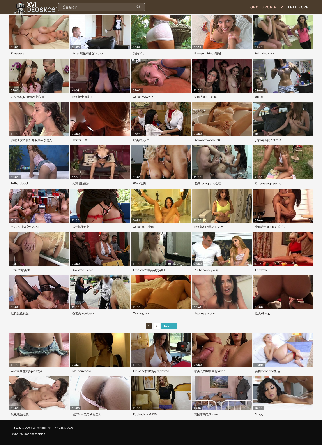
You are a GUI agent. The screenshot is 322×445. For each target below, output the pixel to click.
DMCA (68, 428)
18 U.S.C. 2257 (22, 428)
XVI (53, 7)
